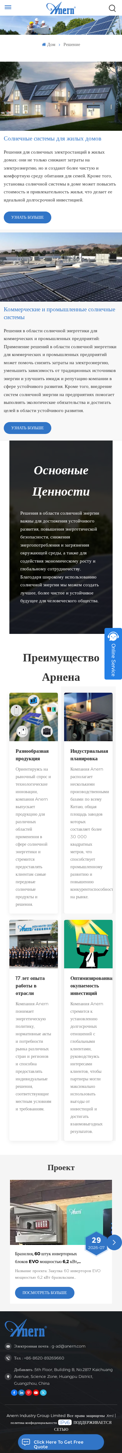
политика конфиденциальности (34, 1422)
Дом (51, 44)
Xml (110, 1416)
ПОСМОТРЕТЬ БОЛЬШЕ (45, 1292)
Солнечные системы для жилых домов (52, 138)
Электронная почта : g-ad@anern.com (49, 1346)
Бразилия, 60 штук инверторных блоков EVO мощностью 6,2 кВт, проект (46, 1258)
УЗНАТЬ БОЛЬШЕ (27, 217)
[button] (114, 1242)
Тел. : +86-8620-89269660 (39, 1358)
